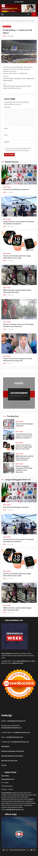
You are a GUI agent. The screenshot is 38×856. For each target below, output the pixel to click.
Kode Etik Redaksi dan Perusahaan (12, 756)
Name (6, 128)
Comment (7, 107)
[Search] (28, 14)
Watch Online (34, 14)
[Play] (4, 850)
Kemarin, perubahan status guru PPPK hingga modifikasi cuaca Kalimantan (19, 309)
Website (6, 142)
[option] (19, 424)
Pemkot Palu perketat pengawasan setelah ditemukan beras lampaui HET (19, 343)
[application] (19, 834)
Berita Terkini (7, 26)
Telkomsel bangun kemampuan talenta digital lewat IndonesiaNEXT (19, 78)
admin (4, 36)
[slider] (17, 849)
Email (6, 135)
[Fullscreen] (34, 850)
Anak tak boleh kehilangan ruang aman (19, 174)
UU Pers (4, 765)
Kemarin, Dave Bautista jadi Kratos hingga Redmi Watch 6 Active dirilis (19, 241)
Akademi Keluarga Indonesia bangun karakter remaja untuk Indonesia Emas (17, 86)
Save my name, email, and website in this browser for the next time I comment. (18, 149)
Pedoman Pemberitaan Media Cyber (12, 751)
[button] (19, 834)
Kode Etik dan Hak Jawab (9, 760)
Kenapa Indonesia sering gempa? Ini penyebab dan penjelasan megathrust (19, 206)
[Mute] (31, 850)
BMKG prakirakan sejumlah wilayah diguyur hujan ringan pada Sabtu (19, 275)
